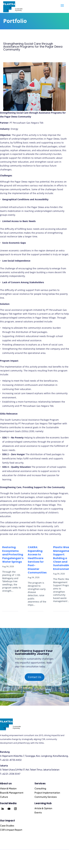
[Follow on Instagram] (15, 808)
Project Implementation (47, 792)
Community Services (45, 796)
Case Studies (7, 825)
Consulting (40, 788)
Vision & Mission (8, 788)
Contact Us (34, 677)
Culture (4, 796)
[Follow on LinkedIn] (2, 808)
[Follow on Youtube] (9, 808)
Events (38, 812)
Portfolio (15, 21)
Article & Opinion (43, 808)
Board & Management (11, 792)
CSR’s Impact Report (11, 829)
